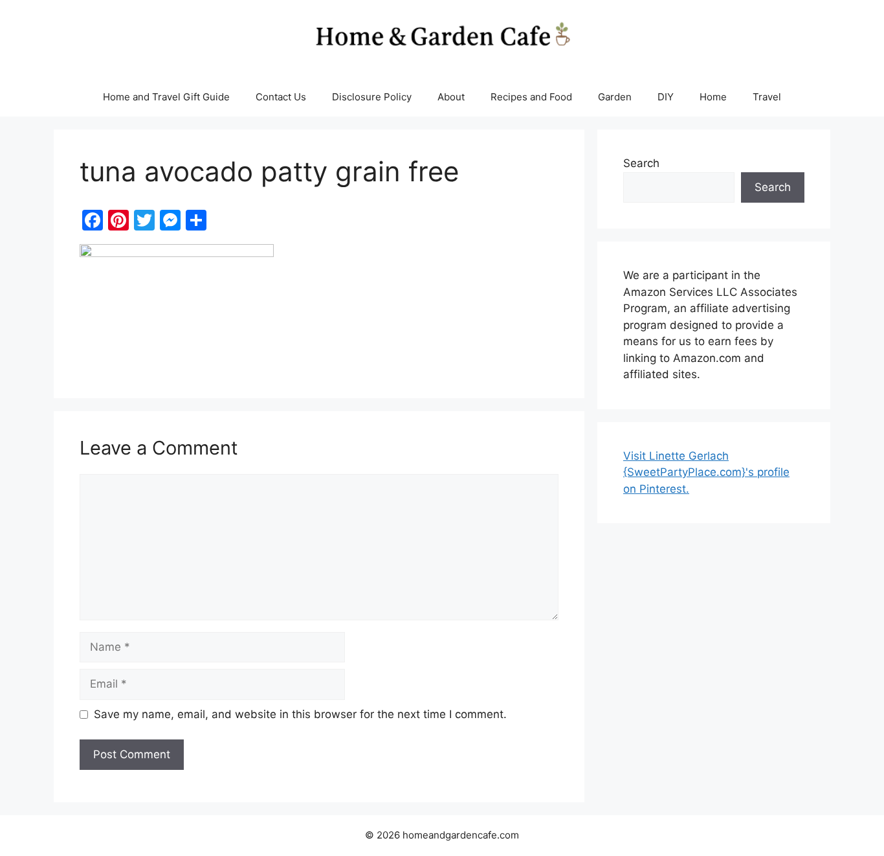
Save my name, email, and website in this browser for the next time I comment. (300, 714)
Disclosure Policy (372, 97)
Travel (767, 97)
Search (641, 163)
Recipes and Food (531, 97)
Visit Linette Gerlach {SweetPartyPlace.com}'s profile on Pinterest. (706, 472)
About (451, 97)
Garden (615, 97)
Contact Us (281, 97)
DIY (665, 97)
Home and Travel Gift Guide (166, 97)
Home (713, 97)
